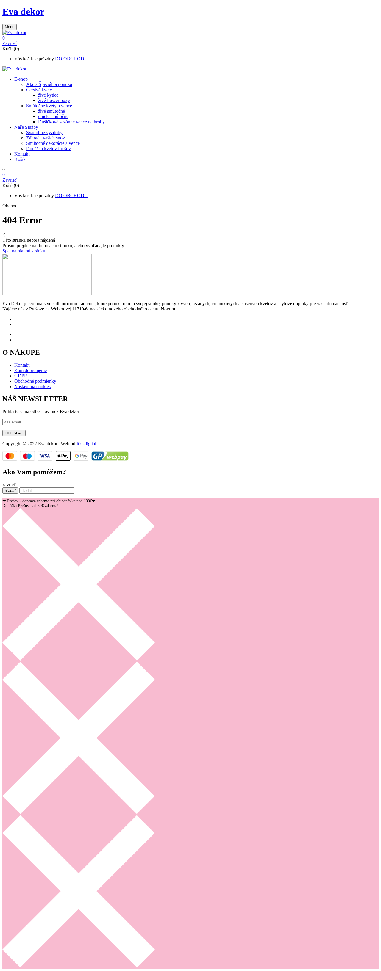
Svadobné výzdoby (44, 132)
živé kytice (48, 95)
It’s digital (86, 443)
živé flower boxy (54, 100)
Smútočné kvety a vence (49, 105)
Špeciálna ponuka (49, 84)
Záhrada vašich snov (45, 137)
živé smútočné (51, 111)
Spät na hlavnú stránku (23, 250)
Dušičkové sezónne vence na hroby (71, 121)
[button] (190, 38)
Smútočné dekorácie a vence (53, 143)
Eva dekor (23, 11)
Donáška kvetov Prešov (48, 148)
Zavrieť (9, 43)
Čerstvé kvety (39, 89)
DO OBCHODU (71, 58)
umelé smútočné (53, 116)
